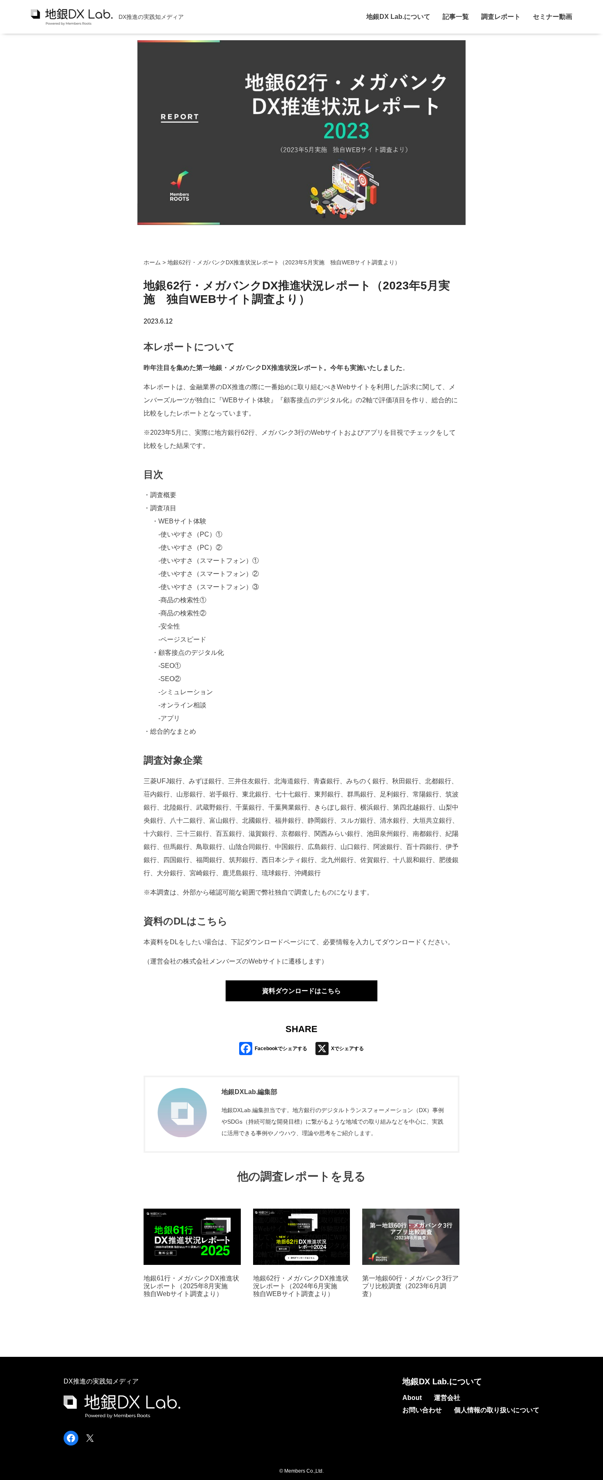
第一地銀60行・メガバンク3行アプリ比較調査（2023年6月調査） (410, 1286)
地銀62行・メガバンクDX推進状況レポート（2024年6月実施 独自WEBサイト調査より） (301, 1286)
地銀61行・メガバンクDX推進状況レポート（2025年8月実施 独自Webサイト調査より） (191, 1286)
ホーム (152, 262)
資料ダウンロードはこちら (301, 990)
